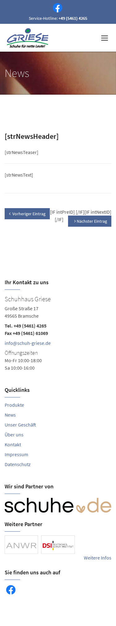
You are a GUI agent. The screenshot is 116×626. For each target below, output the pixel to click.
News (10, 415)
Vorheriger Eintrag (28, 214)
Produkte (14, 405)
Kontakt (13, 444)
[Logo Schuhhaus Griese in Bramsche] (28, 38)
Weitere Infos (97, 558)
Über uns (14, 434)
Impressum (16, 454)
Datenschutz (18, 464)
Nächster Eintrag (91, 221)
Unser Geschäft (20, 425)
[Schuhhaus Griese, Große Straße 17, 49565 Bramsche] (58, 332)
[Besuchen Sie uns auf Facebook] (56, 7)
